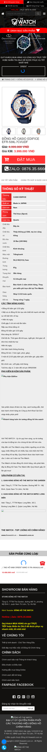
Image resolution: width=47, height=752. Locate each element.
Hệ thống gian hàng (12, 2)
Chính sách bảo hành (10, 680)
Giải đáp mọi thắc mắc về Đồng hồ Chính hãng (21, 647)
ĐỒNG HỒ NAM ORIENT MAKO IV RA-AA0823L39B (22, 567)
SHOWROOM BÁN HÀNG (19, 589)
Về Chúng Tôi (13, 635)
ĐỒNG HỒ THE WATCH (23, 610)
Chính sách (11, 652)
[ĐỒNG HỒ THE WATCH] (3, 13)
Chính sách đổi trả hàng (11, 675)
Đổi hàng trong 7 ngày (36, 6)
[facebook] (14, 696)
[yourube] (33, 696)
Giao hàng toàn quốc (36, 2)
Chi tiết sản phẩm (9, 180)
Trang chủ (9, 79)
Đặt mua (26, 159)
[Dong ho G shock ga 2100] (23, 43)
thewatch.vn (11, 535)
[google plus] (23, 696)
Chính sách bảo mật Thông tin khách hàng (19, 659)
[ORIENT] (23, 71)
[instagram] (28, 696)
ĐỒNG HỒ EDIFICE (25, 79)
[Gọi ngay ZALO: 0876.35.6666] (4, 748)
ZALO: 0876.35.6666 (28, 9)
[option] (23, 106)
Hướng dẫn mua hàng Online (13, 669)
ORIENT (23, 66)
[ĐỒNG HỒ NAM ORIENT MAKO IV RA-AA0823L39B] (23, 562)
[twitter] (19, 696)
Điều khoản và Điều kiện (12, 664)
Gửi (29, 708)
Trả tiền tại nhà (12, 6)
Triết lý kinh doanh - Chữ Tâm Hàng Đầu (18, 642)
